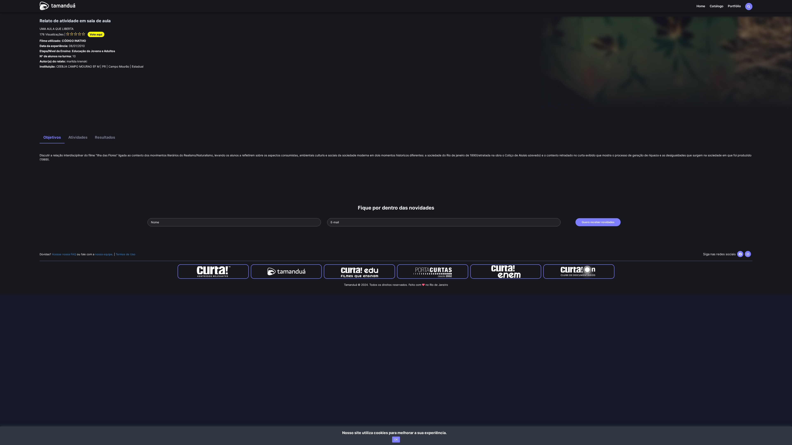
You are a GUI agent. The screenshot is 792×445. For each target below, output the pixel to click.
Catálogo (716, 6)
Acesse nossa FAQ (64, 254)
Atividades (77, 137)
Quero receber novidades (598, 222)
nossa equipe (103, 254)
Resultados (105, 137)
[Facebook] (740, 254)
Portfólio (734, 6)
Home (701, 6)
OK (396, 439)
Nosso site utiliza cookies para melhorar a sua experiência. (396, 433)
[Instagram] (748, 254)
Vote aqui (96, 34)
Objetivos (52, 137)
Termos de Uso (125, 254)
